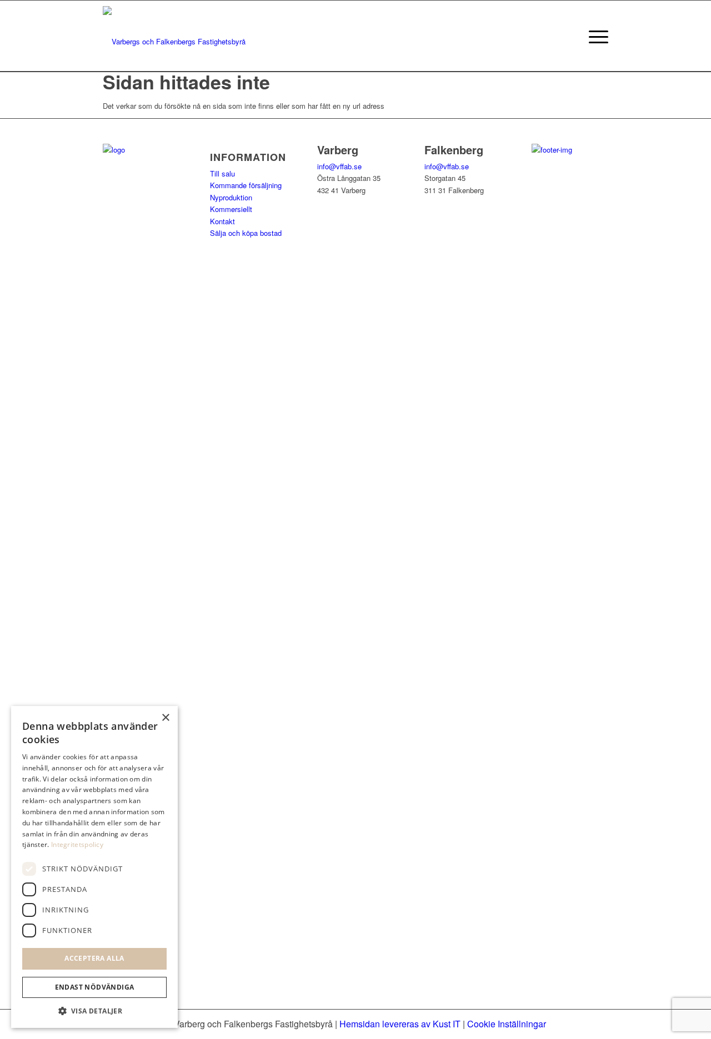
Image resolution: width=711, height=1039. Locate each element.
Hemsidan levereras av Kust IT (399, 1023)
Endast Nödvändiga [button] (94, 987)
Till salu (222, 173)
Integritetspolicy (77, 844)
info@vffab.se (339, 166)
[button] (94, 1011)
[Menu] (595, 36)
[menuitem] (595, 36)
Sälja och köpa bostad (246, 233)
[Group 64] (174, 36)
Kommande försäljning (246, 185)
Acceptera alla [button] (94, 958)
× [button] (165, 718)
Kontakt (222, 221)
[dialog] (94, 867)
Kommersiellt (231, 209)
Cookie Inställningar (506, 1023)
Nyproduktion (231, 197)
